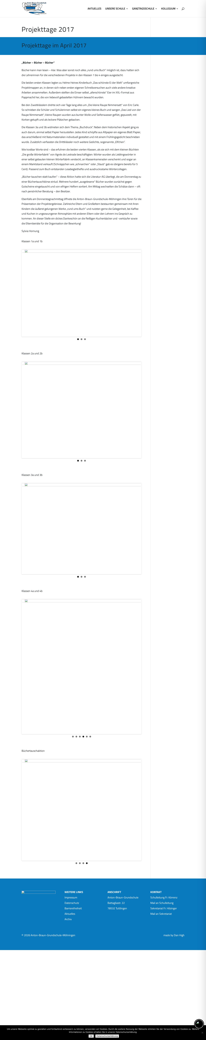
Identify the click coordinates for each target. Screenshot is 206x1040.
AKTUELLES (94, 9)
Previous (18, 301)
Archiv (68, 893)
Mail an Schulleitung (161, 876)
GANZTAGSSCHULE (143, 9)
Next (145, 301)
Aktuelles (70, 887)
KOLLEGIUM (168, 9)
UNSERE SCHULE (115, 9)
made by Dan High (173, 909)
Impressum (71, 871)
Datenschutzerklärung (107, 1036)
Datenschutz (72, 876)
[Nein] (202, 1032)
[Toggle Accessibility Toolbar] (199, 1024)
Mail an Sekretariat (161, 887)
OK (91, 1036)
